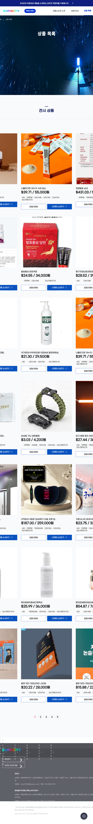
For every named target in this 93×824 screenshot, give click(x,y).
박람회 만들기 (30, 11)
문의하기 (8, 759)
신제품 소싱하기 (58, 207)
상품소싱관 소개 (59, 11)
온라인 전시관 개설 (11, 765)
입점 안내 (74, 11)
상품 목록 (87, 11)
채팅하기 (84, 816)
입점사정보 (33, 207)
